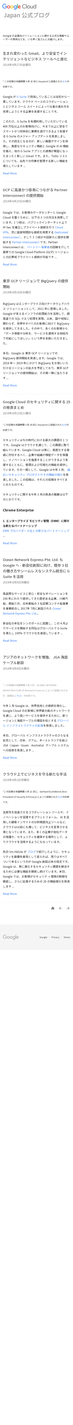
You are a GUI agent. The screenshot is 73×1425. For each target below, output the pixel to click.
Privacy (56, 937)
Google (44, 937)
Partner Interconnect (25, 242)
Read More (10, 173)
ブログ (31, 851)
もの (64, 81)
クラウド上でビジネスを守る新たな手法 (35, 774)
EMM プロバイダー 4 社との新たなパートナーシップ (36, 531)
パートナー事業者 (38, 247)
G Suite (22, 96)
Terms (67, 937)
